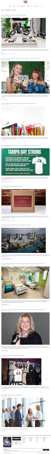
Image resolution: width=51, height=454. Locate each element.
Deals (30, 438)
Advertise (16, 441)
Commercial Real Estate (5, 258)
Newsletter (16, 439)
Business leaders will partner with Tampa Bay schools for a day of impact (19, 103)
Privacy (37, 440)
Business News (24, 438)
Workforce (30, 440)
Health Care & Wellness (5, 304)
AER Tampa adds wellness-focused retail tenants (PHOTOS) (15, 225)
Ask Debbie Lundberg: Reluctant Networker (11, 395)
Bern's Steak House (4, 220)
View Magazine (17, 437)
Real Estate (24, 439)
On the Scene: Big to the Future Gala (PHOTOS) (12, 355)
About (37, 438)
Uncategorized (9, 258)
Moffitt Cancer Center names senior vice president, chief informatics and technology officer (23, 309)
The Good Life (3, 219)
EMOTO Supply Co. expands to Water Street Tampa (13, 15)
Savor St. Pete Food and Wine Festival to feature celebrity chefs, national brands (20, 58)
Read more (2, 97)
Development (30, 439)
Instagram (44, 438)
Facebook (44, 439)
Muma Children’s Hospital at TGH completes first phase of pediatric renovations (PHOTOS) (23, 263)
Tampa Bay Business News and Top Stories (12, 220)
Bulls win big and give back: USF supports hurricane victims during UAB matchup (20, 145)
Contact (16, 443)
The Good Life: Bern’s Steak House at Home (11, 186)
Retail (23, 440)
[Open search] (41, 6)
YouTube (44, 440)
